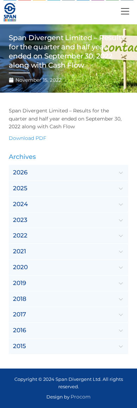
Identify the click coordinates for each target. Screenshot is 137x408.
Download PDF (27, 138)
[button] (125, 12)
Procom (81, 397)
